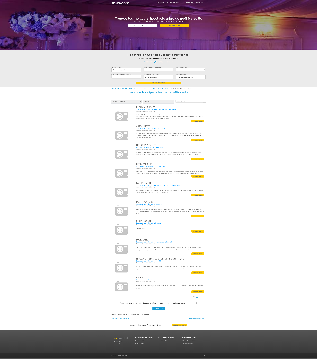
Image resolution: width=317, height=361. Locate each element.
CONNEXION (199, 3)
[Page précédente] (193, 296)
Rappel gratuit (119, 343)
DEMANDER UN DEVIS (162, 3)
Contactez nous (119, 341)
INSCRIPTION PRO (189, 3)
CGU (204, 355)
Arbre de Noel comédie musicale (190, 340)
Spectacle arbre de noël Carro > (197, 318)
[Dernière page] (204, 296)
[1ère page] (192, 296)
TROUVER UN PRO (175, 3)
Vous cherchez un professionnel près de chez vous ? (158, 325)
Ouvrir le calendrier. (204, 69)
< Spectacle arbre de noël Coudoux (120, 318)
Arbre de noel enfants (187, 343)
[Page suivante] (202, 296)
